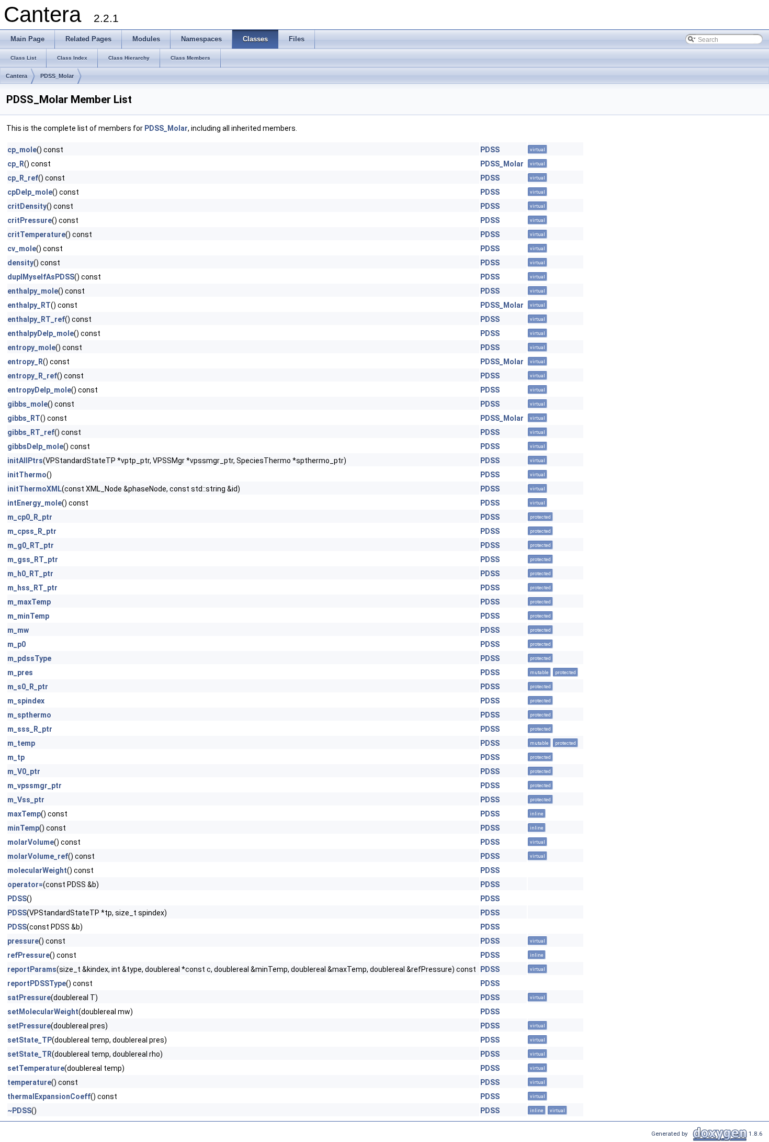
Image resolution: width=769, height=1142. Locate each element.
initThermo (27, 475)
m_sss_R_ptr (29, 729)
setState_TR (29, 1054)
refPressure (28, 955)
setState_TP (29, 1040)
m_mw (18, 630)
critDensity (27, 206)
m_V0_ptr (23, 771)
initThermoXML (34, 489)
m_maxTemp (29, 602)
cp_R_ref (22, 178)
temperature (29, 1082)
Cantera (16, 76)
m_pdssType (29, 658)
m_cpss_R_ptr (31, 531)
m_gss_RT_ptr (32, 559)
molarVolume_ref (37, 856)
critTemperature (36, 234)
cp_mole (22, 149)
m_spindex (25, 701)
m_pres (20, 672)
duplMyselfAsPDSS (40, 277)
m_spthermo (29, 715)
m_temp (21, 743)
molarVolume (30, 842)
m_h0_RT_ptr (30, 573)
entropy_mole (31, 347)
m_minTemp (28, 616)
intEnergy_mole (34, 503)
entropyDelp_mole (39, 390)
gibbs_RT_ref (30, 432)
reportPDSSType (36, 983)
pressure (23, 941)
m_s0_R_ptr (27, 686)
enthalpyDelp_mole (40, 333)
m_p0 (16, 644)
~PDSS (19, 1110)
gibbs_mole (27, 404)
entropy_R (25, 361)
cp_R (15, 164)
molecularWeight (37, 870)
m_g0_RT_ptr (30, 545)
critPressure (29, 220)
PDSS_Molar (57, 76)
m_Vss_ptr (25, 800)
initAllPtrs (25, 460)
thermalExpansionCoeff (49, 1096)
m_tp (16, 757)
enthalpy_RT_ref (36, 319)
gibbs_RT (23, 418)
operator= (25, 884)
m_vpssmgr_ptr (34, 785)
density (20, 263)
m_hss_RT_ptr (32, 588)
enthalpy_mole (32, 291)
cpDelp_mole (29, 192)
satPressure (29, 997)
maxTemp (24, 814)
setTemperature (35, 1068)
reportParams (31, 969)
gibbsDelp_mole (35, 446)
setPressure (29, 1026)
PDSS (490, 149)
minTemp (23, 828)
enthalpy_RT (29, 305)
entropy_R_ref (32, 376)
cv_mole (21, 248)
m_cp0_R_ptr (29, 517)
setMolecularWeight (42, 1011)
